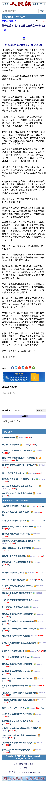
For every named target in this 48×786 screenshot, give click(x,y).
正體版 (42, 4)
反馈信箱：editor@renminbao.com (24, 772)
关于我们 (24, 768)
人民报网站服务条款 (24, 763)
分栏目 (11, 17)
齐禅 (4, 30)
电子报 (35, 4)
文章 (23, 17)
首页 (5, 17)
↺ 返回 (6, 4)
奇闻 (18, 17)
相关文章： (8, 432)
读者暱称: (6, 410)
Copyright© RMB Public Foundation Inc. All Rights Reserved (24, 757)
